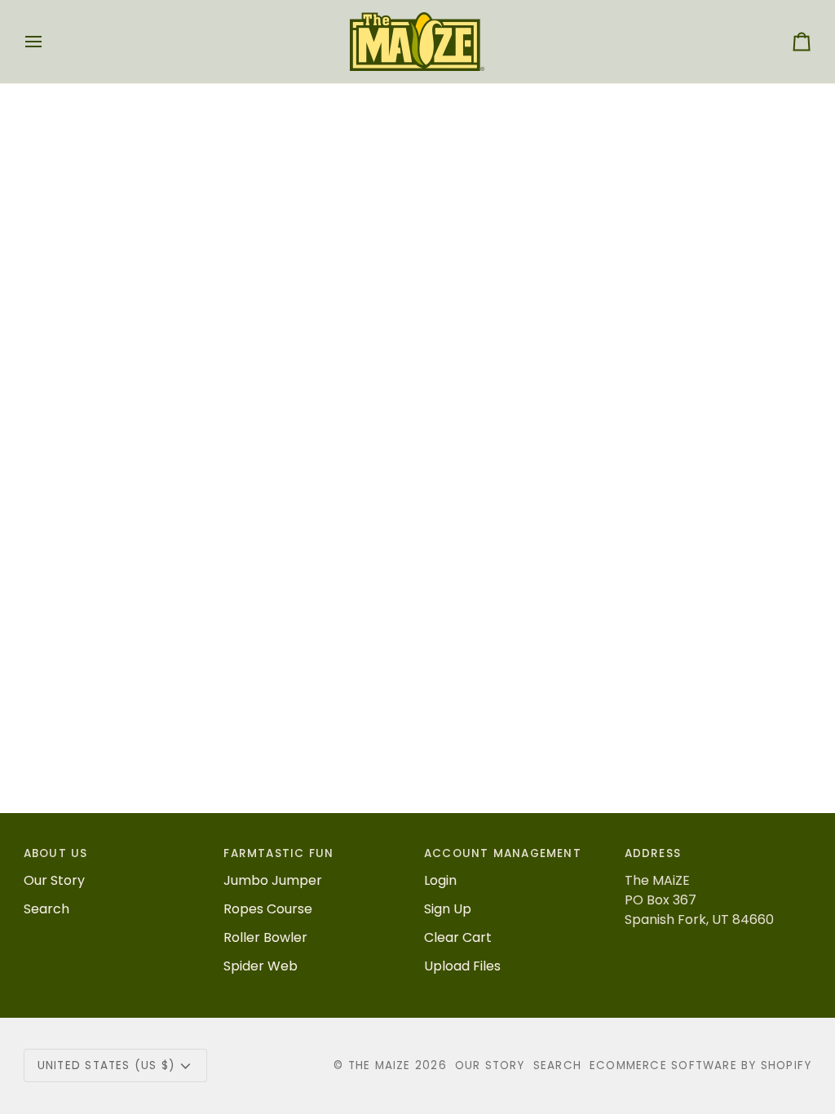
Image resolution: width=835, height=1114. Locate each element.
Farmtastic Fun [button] (278, 853)
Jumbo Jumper (272, 880)
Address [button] (653, 853)
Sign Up (447, 909)
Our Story (54, 880)
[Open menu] (48, 41)
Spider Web (260, 966)
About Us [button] (56, 853)
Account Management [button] (502, 853)
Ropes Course (267, 909)
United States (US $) (106, 1065)
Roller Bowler (265, 937)
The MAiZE (379, 1065)
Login (440, 880)
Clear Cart (458, 937)
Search (46, 909)
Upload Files (462, 966)
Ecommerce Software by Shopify (700, 1065)
